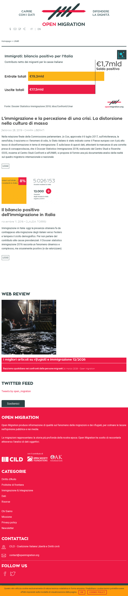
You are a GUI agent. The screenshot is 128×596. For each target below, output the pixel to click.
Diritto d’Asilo (9, 479)
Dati (4, 496)
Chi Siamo (7, 511)
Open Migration (64, 14)
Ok (81, 592)
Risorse (6, 501)
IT (32, 29)
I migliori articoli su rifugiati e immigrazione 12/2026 (44, 359)
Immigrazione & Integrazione (17, 490)
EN (39, 29)
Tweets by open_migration (16, 391)
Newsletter (8, 528)
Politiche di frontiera (13, 484)
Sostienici (13, 403)
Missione (7, 516)
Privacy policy (9, 522)
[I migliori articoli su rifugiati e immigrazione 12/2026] (29, 355)
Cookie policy (97, 592)
